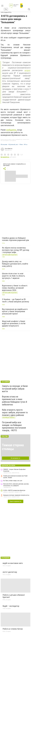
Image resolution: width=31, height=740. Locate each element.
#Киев (21, 144)
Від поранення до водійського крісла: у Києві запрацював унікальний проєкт (15, 311)
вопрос (27, 70)
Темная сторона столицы (13, 447)
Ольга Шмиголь (8, 148)
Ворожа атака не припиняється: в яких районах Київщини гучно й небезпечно (14, 400)
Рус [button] (6, 9)
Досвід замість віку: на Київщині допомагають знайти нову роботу (15, 263)
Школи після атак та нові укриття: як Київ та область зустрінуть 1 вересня (13, 275)
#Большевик (4, 144)
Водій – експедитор (11, 606)
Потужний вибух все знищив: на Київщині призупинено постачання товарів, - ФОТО (14, 426)
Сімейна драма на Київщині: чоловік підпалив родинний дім (15, 239)
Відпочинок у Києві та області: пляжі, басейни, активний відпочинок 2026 (15, 287)
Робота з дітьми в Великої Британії (14, 596)
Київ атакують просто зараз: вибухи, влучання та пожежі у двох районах (15, 412)
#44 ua (25, 144)
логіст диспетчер (10, 572)
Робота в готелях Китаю (13, 629)
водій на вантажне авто (13, 563)
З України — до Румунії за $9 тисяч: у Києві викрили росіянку (15, 300)
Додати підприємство (15, 501)
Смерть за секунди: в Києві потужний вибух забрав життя (15, 389)
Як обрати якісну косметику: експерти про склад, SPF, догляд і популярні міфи (15, 250)
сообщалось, (11, 130)
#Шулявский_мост (13, 144)
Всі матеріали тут (15, 458)
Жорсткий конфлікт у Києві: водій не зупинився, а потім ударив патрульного (13, 323)
